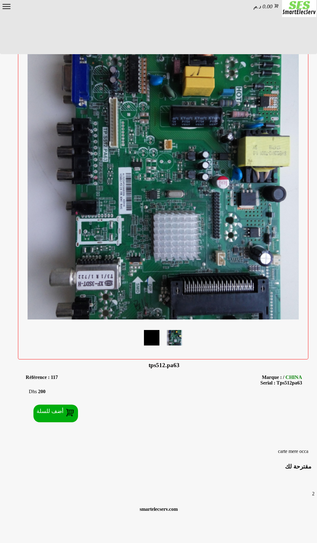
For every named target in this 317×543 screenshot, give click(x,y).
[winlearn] (299, 8)
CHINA (293, 377)
